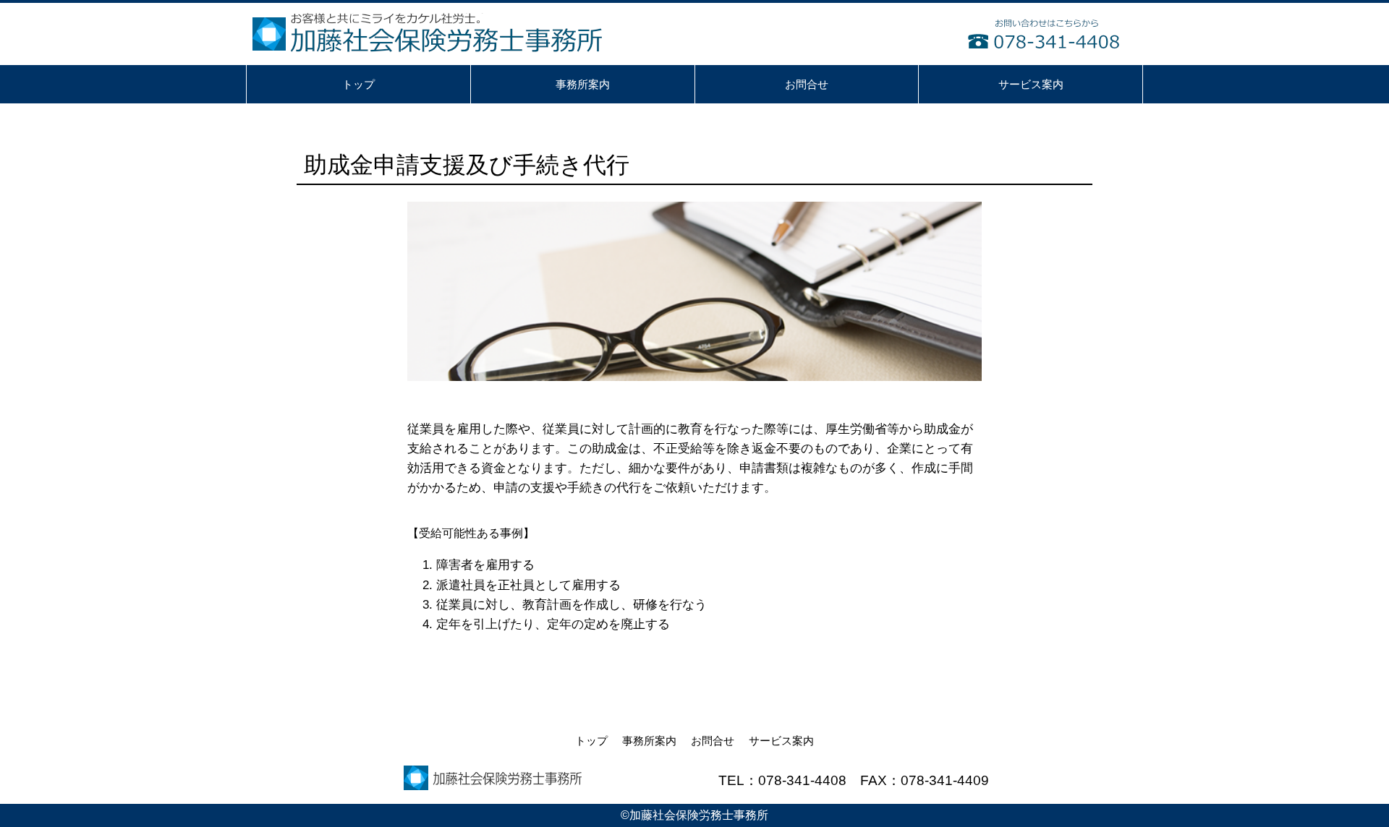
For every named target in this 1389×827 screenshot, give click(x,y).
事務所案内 (649, 740)
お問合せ (712, 740)
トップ (591, 740)
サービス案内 (781, 740)
